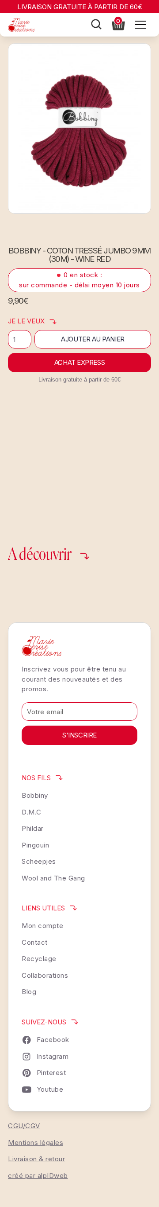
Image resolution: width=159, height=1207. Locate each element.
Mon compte (42, 925)
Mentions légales (35, 1142)
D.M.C (32, 812)
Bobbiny (35, 795)
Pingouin (35, 845)
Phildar (33, 828)
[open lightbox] (79, 128)
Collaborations (45, 975)
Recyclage (39, 958)
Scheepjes (39, 861)
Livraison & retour (36, 1159)
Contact (35, 942)
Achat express (79, 362)
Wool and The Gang (53, 878)
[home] (21, 25)
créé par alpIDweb (38, 1175)
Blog (29, 991)
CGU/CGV (24, 1126)
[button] (118, 23)
